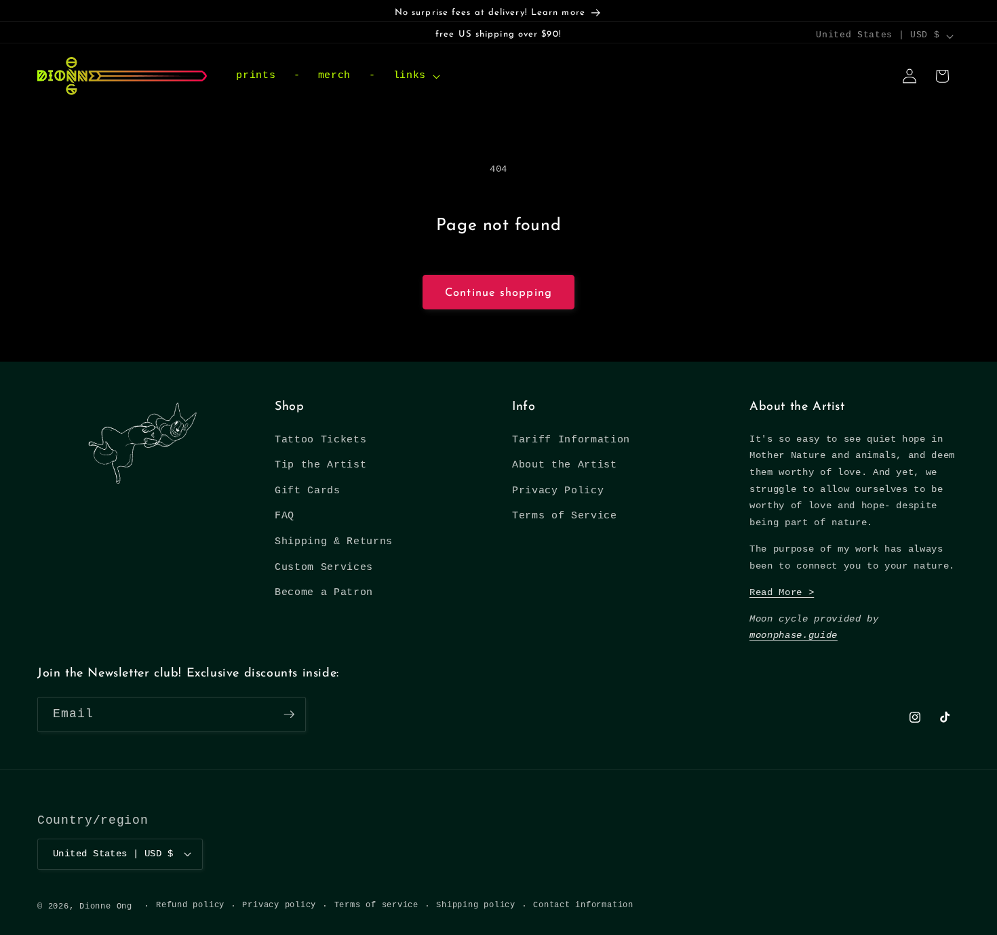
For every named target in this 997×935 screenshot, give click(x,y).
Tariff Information (571, 440)
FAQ (284, 516)
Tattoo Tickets (320, 440)
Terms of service (376, 905)
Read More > (781, 592)
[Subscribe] (289, 714)
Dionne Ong (105, 906)
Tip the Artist (320, 465)
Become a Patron (324, 592)
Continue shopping (498, 293)
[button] (415, 76)
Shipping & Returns (334, 541)
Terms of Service (564, 516)
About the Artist (564, 465)
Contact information (583, 905)
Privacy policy (279, 905)
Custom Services (324, 567)
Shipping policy (475, 905)
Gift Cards (307, 490)
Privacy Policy (558, 490)
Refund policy (190, 905)
